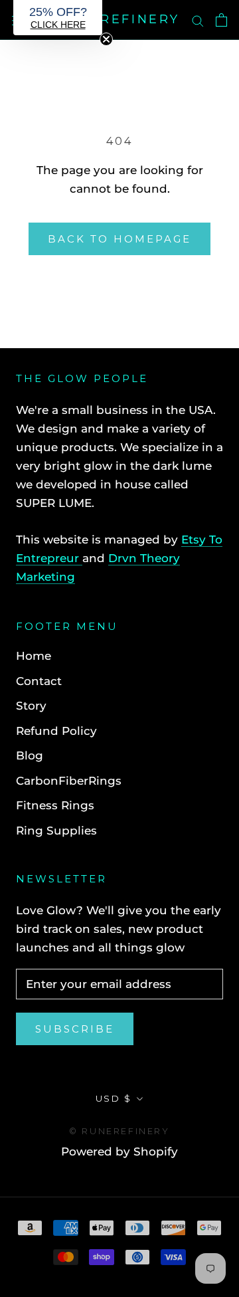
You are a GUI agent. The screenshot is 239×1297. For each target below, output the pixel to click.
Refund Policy (56, 731)
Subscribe (74, 1029)
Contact (39, 681)
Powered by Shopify (119, 1151)
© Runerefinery (119, 1131)
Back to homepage (119, 239)
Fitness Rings (55, 805)
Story (31, 705)
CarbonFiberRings (68, 780)
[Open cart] (221, 20)
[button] (57, 17)
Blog (29, 755)
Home (33, 655)
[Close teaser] (106, 39)
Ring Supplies (56, 830)
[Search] (198, 20)
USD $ (114, 1098)
